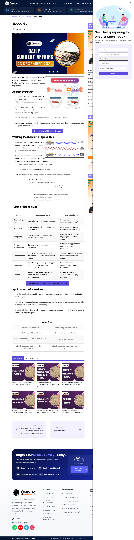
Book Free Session (78, 469)
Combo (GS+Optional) (48, 502)
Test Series (51, 3)
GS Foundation (49, 494)
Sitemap (81, 538)
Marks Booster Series (70, 505)
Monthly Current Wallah (71, 501)
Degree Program (50, 510)
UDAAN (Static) (68, 494)
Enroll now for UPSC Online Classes (47, 131)
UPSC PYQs (67, 516)
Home (14, 16)
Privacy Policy (54, 538)
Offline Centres (66, 3)
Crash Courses (50, 497)
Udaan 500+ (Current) (71, 497)
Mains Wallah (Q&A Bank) (72, 512)
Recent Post (18, 358)
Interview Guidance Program (49, 518)
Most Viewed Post (32, 358)
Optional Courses (50, 506)
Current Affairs (25, 16)
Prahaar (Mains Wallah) (71, 508)
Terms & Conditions (69, 538)
